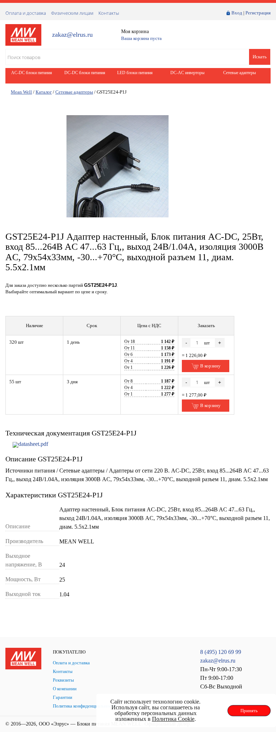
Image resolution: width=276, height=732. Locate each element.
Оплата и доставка (25, 13)
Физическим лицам (72, 13)
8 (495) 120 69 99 (220, 652)
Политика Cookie (173, 719)
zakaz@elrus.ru (72, 34)
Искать (260, 56)
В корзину (210, 366)
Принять (249, 710)
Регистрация (258, 12)
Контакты (108, 13)
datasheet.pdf (33, 444)
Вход (236, 12)
